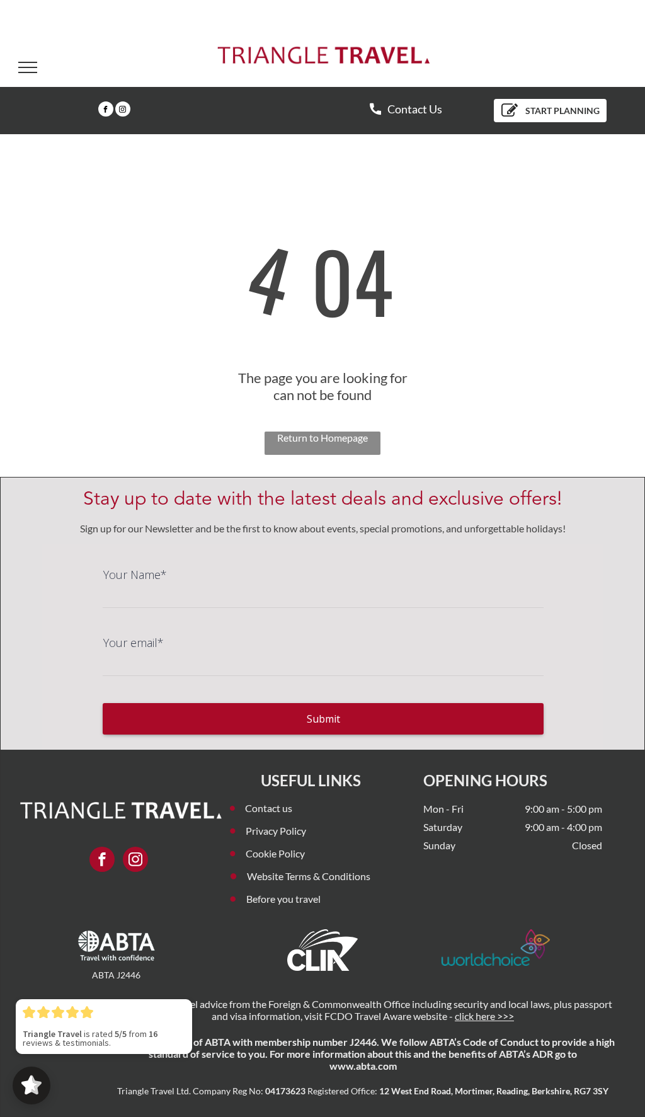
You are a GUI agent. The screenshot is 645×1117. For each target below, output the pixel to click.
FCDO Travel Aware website (385, 1016)
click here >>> (484, 1016)
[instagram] (122, 110)
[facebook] (105, 110)
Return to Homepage (322, 438)
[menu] (27, 67)
